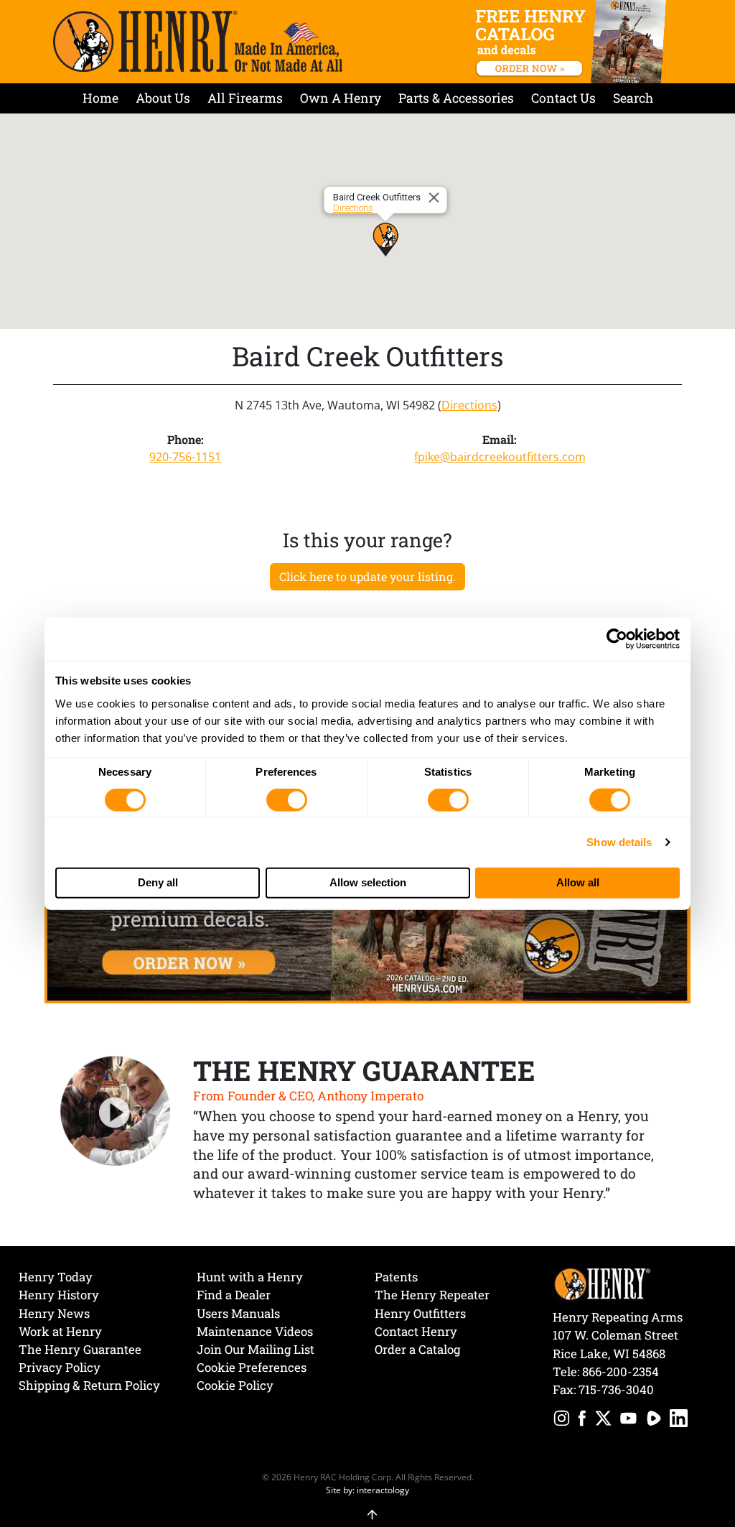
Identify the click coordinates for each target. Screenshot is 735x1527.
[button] (385, 239)
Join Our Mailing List (255, 1349)
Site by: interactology (367, 1489)
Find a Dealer (234, 1294)
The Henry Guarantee (80, 1349)
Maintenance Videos (255, 1331)
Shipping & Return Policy (89, 1385)
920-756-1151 (185, 457)
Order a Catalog (417, 1349)
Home (100, 98)
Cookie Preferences (251, 1367)
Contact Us (563, 98)
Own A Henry (340, 98)
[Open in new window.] (562, 1420)
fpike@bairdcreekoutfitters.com (500, 457)
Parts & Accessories (456, 98)
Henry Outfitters (420, 1313)
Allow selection (367, 882)
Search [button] (633, 98)
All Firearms (245, 98)
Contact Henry (416, 1331)
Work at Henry (60, 1331)
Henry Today (56, 1276)
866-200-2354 (620, 1371)
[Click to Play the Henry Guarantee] (115, 1112)
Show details (619, 842)
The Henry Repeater (432, 1294)
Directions (353, 208)
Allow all (577, 882)
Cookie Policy (235, 1385)
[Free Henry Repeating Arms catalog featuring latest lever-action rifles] (573, 41)
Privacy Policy (59, 1367)
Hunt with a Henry (250, 1276)
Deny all (158, 882)
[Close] (436, 197)
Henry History (59, 1294)
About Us (163, 98)
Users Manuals (238, 1313)
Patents (396, 1276)
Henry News (54, 1313)
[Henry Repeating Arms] (197, 41)
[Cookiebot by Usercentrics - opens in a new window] (617, 639)
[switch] (286, 800)
